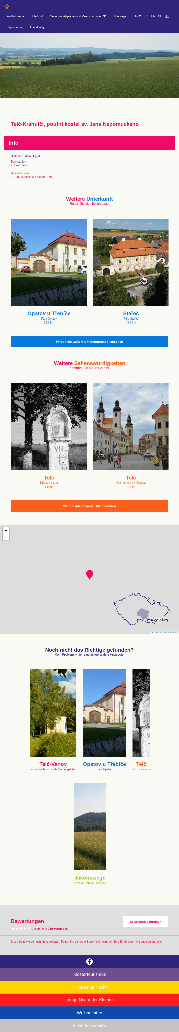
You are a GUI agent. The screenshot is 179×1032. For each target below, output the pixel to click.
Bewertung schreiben (146, 921)
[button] (89, 575)
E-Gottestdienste (89, 1025)
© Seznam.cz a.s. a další (169, 632)
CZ (146, 16)
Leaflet (155, 632)
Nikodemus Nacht (89, 987)
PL (160, 16)
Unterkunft (37, 16)
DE (167, 16)
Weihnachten (89, 1012)
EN (153, 16)
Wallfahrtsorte (15, 16)
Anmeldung (37, 27)
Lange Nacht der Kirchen (89, 999)
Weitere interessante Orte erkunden (89, 506)
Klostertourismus (89, 974)
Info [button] (135, 16)
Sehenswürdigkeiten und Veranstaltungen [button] (76, 16)
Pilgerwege (119, 16)
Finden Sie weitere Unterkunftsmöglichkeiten (89, 341)
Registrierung (15, 27)
